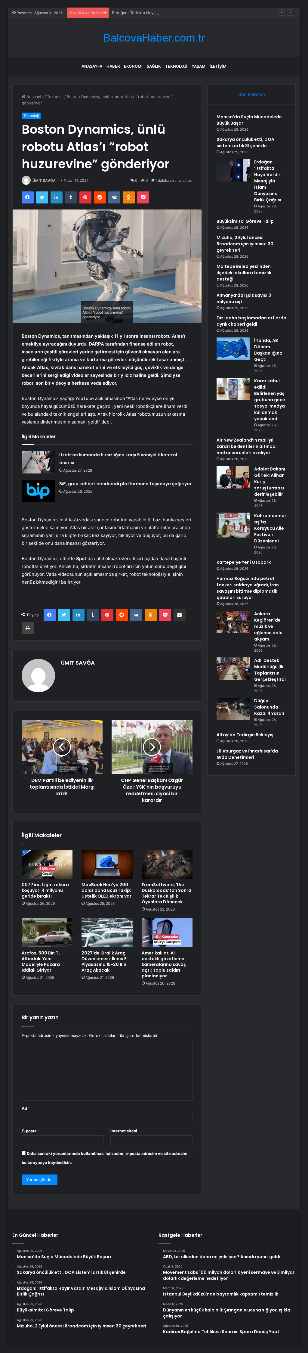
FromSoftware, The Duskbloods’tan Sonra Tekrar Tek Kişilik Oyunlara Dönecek (166, 893)
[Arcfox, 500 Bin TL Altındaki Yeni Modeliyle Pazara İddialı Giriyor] (47, 932)
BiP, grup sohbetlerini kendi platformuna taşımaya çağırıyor (125, 484)
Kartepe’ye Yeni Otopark (244, 562)
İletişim (218, 66)
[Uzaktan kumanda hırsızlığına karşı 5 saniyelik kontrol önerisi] (38, 462)
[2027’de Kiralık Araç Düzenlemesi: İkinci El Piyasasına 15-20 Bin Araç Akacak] (107, 932)
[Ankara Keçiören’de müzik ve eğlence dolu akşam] (233, 622)
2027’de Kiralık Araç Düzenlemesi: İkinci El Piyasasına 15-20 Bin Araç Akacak (105, 961)
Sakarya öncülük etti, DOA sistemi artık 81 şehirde (245, 142)
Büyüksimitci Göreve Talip (245, 221)
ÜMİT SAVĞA (44, 180)
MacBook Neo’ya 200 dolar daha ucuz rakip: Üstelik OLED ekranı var (106, 890)
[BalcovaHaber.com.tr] (154, 37)
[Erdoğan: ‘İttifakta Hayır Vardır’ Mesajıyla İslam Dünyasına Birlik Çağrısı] (233, 170)
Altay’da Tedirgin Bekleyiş (245, 735)
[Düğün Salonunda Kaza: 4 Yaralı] (233, 709)
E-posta (31, 1130)
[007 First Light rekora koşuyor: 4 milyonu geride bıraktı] (47, 864)
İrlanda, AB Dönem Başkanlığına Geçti (268, 349)
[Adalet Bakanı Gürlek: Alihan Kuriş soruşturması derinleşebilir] (233, 477)
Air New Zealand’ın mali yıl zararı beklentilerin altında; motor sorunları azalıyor (247, 446)
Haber (113, 66)
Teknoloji (176, 66)
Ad (26, 1108)
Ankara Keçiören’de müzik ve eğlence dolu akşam (268, 626)
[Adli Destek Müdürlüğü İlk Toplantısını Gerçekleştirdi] (233, 668)
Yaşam (198, 66)
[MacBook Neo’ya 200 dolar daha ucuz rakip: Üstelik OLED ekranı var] (107, 864)
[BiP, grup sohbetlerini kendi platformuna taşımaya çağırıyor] (38, 491)
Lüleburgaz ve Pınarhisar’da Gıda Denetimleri (247, 754)
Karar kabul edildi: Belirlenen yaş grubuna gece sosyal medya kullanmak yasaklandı (269, 400)
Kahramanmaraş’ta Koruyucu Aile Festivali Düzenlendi (270, 528)
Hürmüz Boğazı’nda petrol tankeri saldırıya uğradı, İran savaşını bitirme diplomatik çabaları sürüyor (248, 588)
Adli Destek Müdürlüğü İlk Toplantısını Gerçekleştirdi (270, 669)
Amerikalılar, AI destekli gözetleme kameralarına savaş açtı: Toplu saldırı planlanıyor (164, 964)
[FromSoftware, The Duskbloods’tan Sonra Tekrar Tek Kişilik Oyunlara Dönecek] (167, 864)
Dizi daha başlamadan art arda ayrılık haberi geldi (251, 321)
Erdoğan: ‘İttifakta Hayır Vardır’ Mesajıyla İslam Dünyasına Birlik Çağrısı (177, 12)
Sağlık (154, 66)
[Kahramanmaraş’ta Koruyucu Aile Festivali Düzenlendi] (233, 525)
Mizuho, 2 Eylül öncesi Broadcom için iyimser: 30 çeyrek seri (245, 243)
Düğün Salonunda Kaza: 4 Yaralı (269, 707)
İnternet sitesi (123, 1130)
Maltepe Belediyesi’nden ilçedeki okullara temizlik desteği (244, 272)
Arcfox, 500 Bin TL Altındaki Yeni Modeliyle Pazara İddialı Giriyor (41, 961)
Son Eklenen (251, 94)
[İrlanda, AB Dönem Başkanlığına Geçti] (233, 348)
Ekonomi (133, 66)
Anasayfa (92, 66)
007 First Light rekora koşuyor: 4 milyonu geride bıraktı (45, 890)
